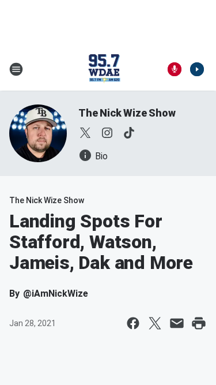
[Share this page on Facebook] (133, 323)
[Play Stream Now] (197, 69)
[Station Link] (104, 69)
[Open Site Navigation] (16, 69)
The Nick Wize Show (126, 113)
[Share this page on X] (155, 323)
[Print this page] (199, 323)
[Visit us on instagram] (107, 133)
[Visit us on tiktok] (129, 133)
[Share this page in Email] (177, 323)
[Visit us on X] (85, 133)
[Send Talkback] (174, 69)
